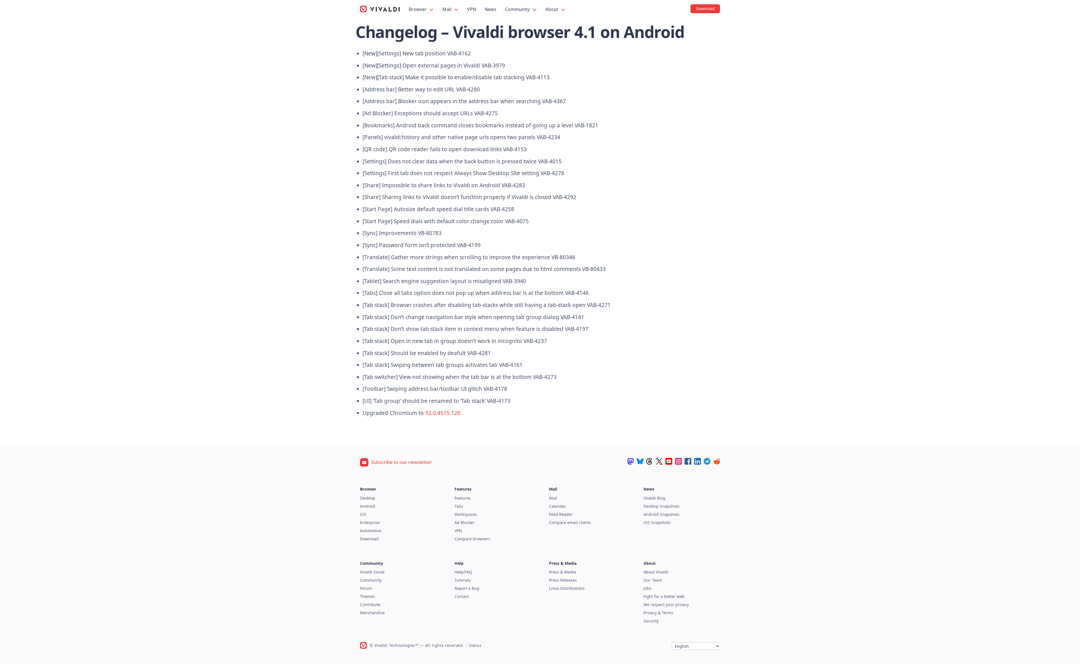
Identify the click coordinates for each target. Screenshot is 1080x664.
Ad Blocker (464, 522)
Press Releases (563, 580)
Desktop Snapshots (662, 506)
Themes (367, 596)
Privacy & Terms (658, 612)
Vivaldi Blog (654, 498)
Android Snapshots (662, 514)
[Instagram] (678, 461)
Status (475, 645)
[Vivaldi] (380, 9)
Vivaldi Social (372, 572)
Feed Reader (561, 514)
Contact (461, 596)
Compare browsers (472, 538)
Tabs (458, 506)
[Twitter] (659, 461)
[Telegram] (707, 461)
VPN (471, 9)
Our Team (653, 580)
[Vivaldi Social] (630, 461)
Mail (447, 9)
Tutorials (462, 580)
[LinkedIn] (697, 461)
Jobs (647, 588)
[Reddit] (716, 461)
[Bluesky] (640, 461)
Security (651, 621)
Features (462, 498)
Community (518, 9)
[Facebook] (688, 461)
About (552, 9)
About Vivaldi (656, 572)
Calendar (557, 506)
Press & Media (562, 572)
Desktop (367, 498)
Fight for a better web (664, 596)
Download (369, 538)
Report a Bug (466, 588)
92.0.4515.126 (442, 413)
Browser (418, 9)
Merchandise (372, 612)
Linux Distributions (567, 588)
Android (367, 506)
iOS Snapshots (657, 522)
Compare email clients (570, 522)
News (490, 9)
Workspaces (465, 514)
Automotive (370, 530)
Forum (366, 588)
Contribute (370, 604)
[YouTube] (668, 461)
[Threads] (649, 461)
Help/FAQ (463, 572)
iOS (363, 514)
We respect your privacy (666, 604)
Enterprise (370, 522)
